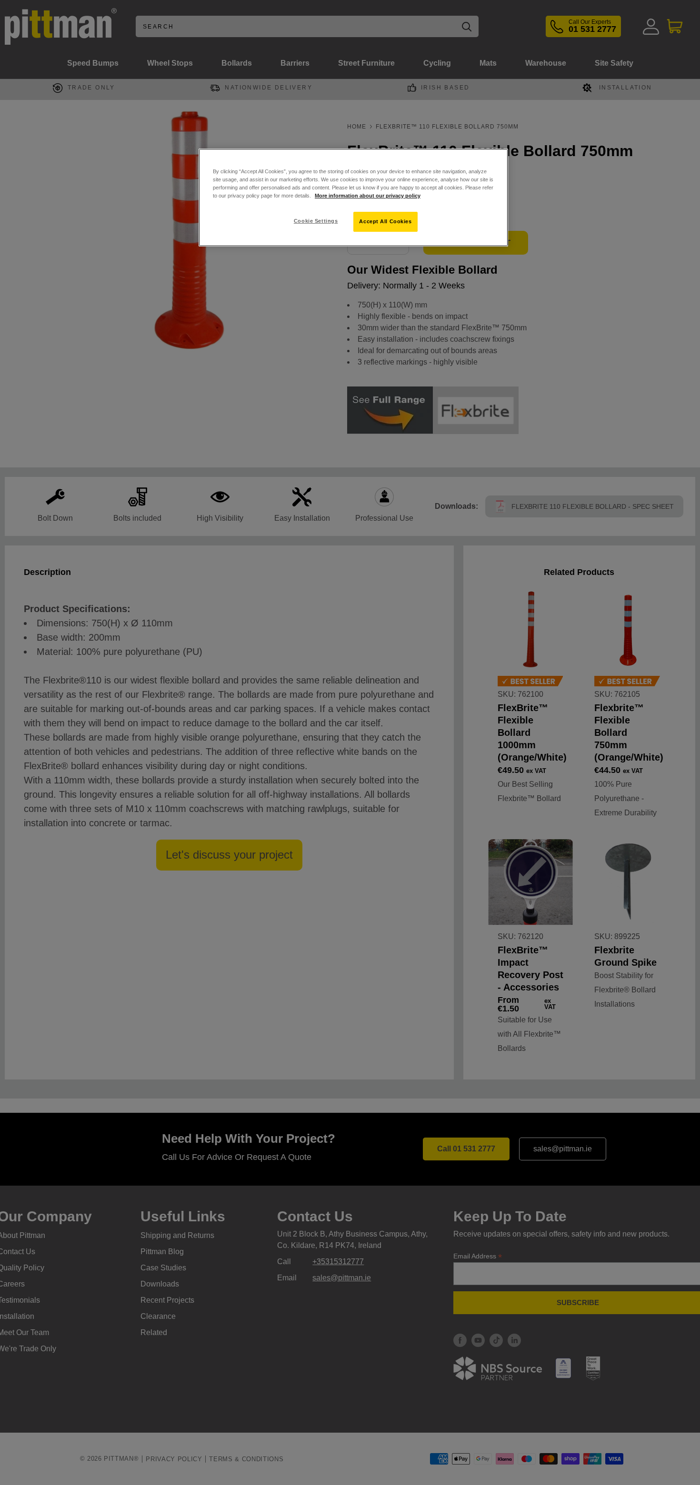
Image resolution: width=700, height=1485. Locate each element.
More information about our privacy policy (367, 195)
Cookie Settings (316, 221)
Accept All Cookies (385, 221)
